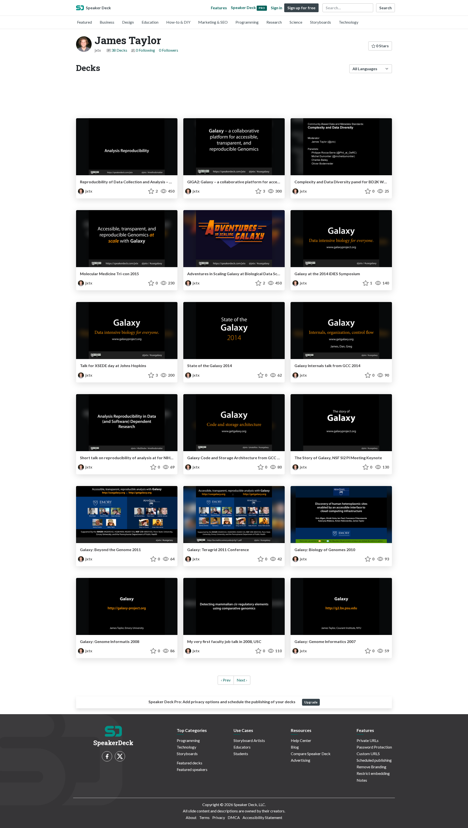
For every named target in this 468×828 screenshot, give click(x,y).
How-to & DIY (178, 22)
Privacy (218, 817)
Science (296, 22)
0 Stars (382, 45)
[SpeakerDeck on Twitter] (120, 756)
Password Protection (374, 747)
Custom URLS (368, 753)
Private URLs (368, 740)
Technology (348, 22)
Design (128, 22)
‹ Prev (226, 680)
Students (241, 753)
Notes (362, 780)
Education (150, 22)
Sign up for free (301, 7)
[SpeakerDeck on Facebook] (107, 756)
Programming (247, 22)
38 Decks (119, 50)
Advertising (300, 760)
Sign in (276, 7)
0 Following (145, 50)
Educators (242, 747)
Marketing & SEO (213, 22)
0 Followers (168, 50)
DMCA (234, 817)
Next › (242, 680)
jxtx (88, 191)
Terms (204, 817)
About (191, 817)
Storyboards (320, 22)
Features (219, 7)
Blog (295, 747)
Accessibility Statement (262, 817)
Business (107, 22)
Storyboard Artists (249, 740)
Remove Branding (371, 766)
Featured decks (189, 762)
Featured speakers (192, 769)
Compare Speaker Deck (311, 753)
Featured (84, 22)
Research (274, 22)
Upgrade (311, 702)
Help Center (301, 740)
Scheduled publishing (374, 760)
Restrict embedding (373, 773)
